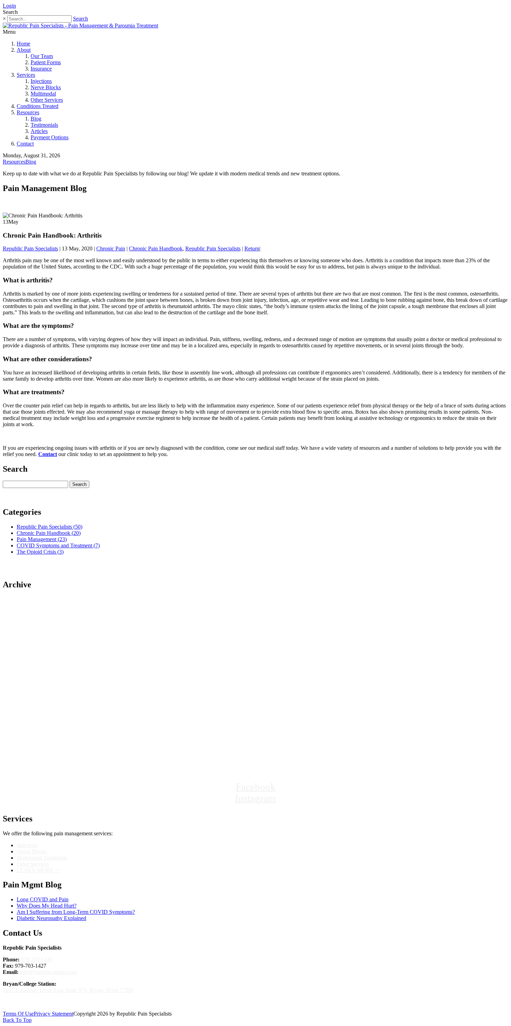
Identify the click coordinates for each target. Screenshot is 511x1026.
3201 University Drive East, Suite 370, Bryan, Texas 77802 (68, 990)
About (24, 50)
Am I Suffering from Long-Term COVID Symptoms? (76, 912)
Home (23, 44)
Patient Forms (46, 62)
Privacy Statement (53, 1014)
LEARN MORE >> (39, 870)
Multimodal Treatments (42, 858)
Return (251, 248)
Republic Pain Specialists (30, 248)
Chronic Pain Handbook (155, 248)
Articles (39, 131)
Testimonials (44, 125)
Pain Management (42, 539)
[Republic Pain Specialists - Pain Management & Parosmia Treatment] (80, 25)
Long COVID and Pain (42, 899)
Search (80, 19)
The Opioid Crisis (40, 552)
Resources (28, 112)
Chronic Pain (110, 248)
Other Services (47, 100)
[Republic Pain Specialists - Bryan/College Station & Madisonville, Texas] (255, 756)
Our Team (42, 56)
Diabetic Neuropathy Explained (51, 918)
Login (9, 6)
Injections (41, 81)
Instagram (255, 798)
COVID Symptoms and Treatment (58, 545)
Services (26, 75)
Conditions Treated (37, 106)
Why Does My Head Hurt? (46, 906)
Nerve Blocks (46, 87)
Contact (25, 144)
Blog (36, 119)
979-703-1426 (36, 959)
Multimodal (43, 94)
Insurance (41, 69)
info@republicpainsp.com (48, 972)
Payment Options (49, 137)
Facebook (256, 786)
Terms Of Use (18, 1014)
